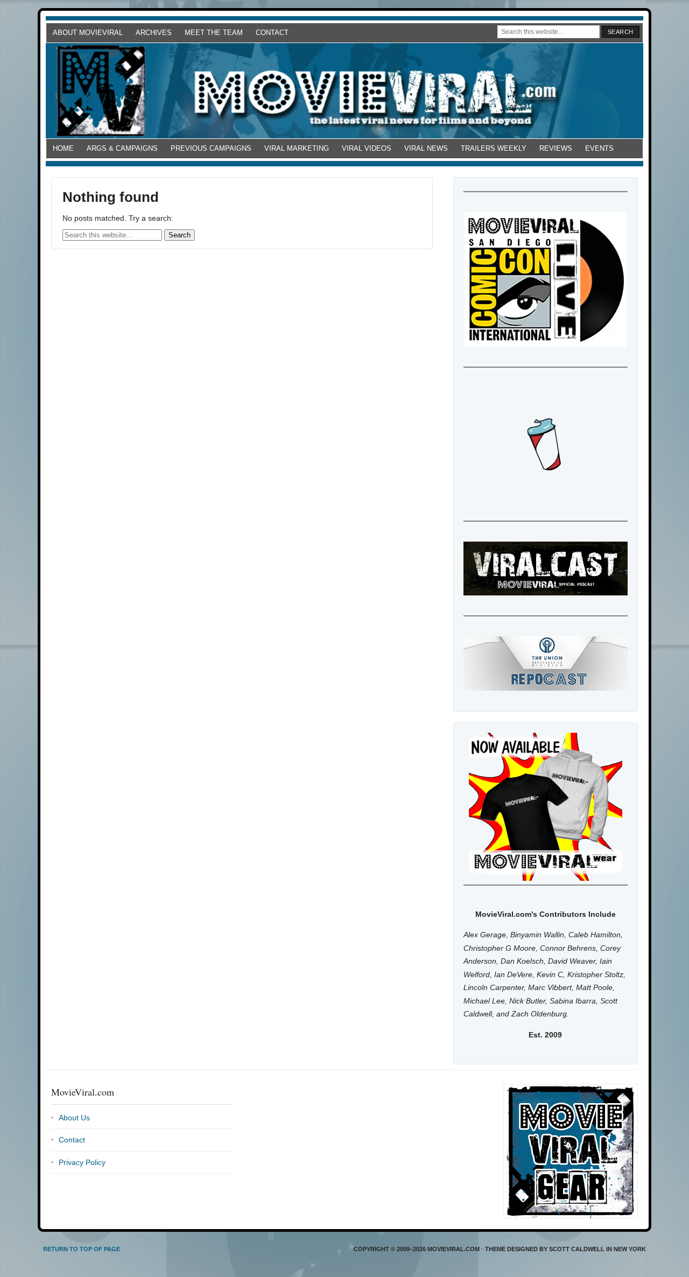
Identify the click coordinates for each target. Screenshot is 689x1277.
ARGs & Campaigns (122, 148)
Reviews (555, 148)
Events (599, 148)
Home (63, 148)
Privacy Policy (82, 1162)
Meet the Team (214, 33)
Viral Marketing (296, 148)
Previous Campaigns (211, 148)
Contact (272, 33)
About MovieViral (88, 33)
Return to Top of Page (81, 1249)
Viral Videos (366, 148)
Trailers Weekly (493, 148)
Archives (154, 33)
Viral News (426, 148)
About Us (74, 1117)
